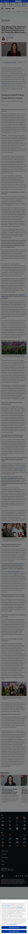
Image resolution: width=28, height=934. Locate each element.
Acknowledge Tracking (14, 931)
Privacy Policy (20, 907)
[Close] (26, 901)
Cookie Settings (13, 924)
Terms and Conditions (6, 905)
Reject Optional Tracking (14, 927)
